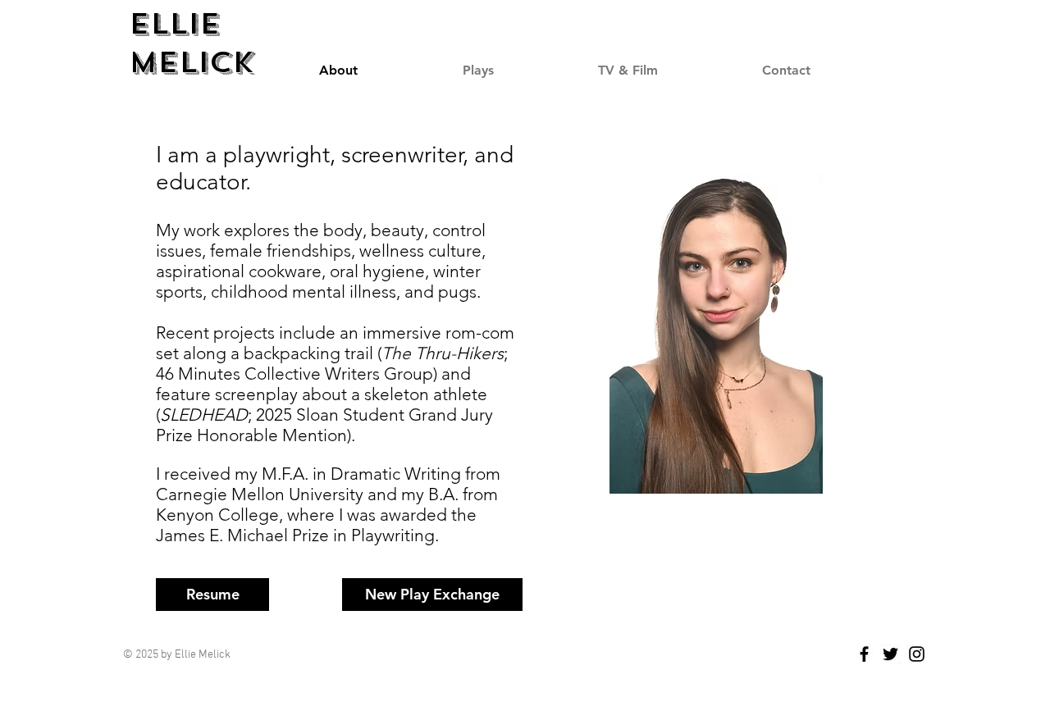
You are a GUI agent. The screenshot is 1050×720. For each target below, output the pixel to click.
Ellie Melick (191, 43)
